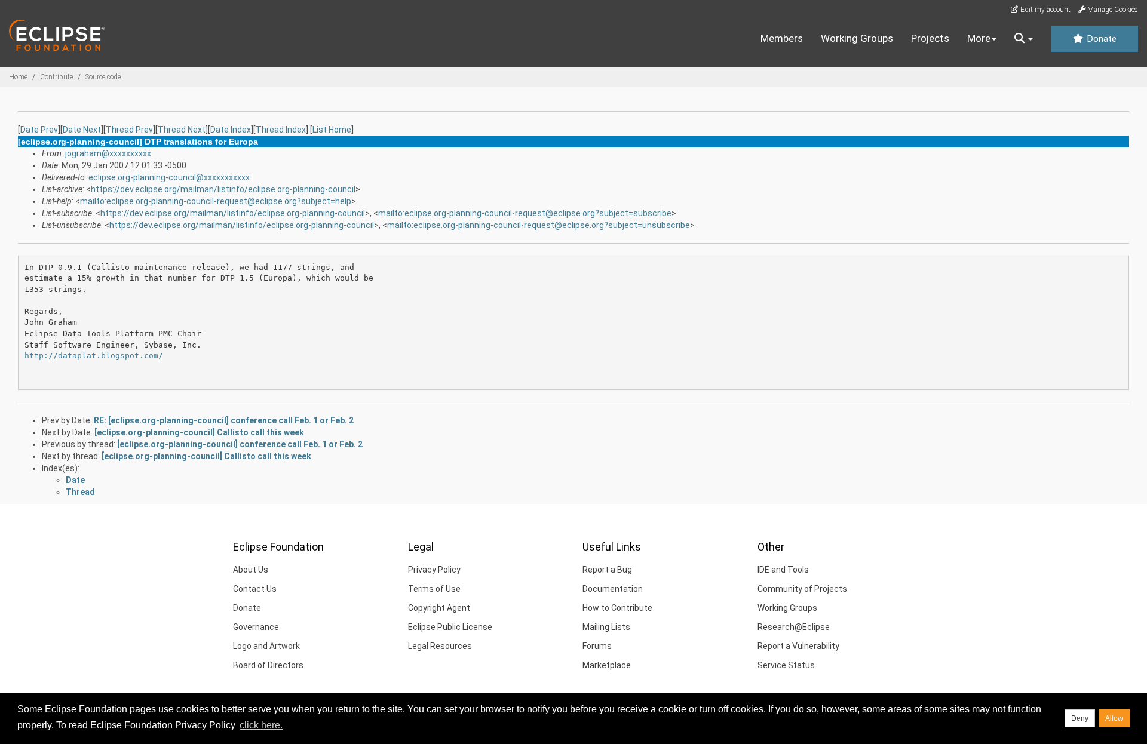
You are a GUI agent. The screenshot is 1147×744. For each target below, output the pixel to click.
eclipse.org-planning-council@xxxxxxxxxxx (169, 177)
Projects (930, 38)
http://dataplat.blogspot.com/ (93, 355)
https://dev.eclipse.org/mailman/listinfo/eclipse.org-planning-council (223, 189)
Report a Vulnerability (798, 646)
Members (781, 38)
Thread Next (182, 129)
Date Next (82, 129)
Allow (1114, 718)
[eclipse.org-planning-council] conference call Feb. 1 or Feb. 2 (240, 444)
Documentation (612, 589)
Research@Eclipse (793, 627)
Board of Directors (268, 665)
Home (18, 77)
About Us (250, 569)
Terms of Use (434, 589)
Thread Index (281, 129)
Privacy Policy (434, 569)
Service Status (786, 665)
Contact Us (255, 589)
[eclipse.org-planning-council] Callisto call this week (199, 432)
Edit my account (1045, 9)
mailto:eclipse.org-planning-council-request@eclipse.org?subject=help (215, 201)
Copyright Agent (439, 608)
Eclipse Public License (450, 627)
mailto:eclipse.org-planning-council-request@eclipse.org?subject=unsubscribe (538, 225)
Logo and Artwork (266, 646)
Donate (1100, 38)
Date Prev (39, 129)
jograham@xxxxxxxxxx (108, 153)
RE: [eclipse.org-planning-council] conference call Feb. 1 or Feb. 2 (224, 420)
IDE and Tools (783, 569)
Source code (103, 77)
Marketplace (606, 665)
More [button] (978, 38)
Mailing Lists (606, 627)
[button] (1023, 38)
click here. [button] (261, 725)
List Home (331, 129)
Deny (1079, 718)
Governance (256, 627)
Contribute (56, 77)
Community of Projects (802, 589)
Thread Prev (129, 129)
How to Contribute (617, 608)
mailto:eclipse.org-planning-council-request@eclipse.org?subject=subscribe (524, 213)
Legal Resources (440, 646)
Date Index (230, 129)
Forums (597, 646)
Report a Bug (607, 569)
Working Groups (857, 38)
